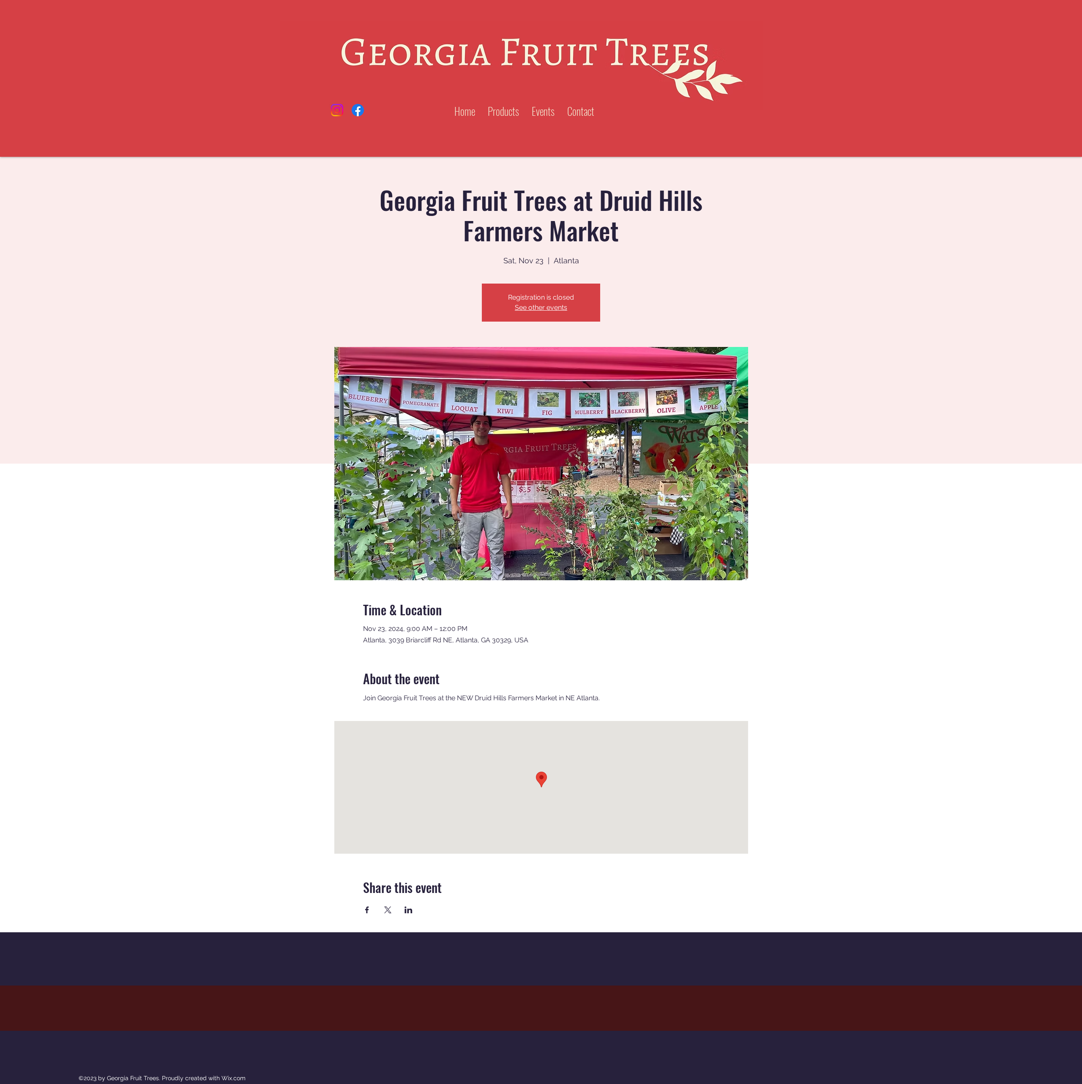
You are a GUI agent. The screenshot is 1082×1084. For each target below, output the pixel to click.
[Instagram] (337, 110)
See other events (541, 307)
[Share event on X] (388, 910)
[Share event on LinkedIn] (408, 910)
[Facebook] (358, 110)
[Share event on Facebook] (367, 910)
